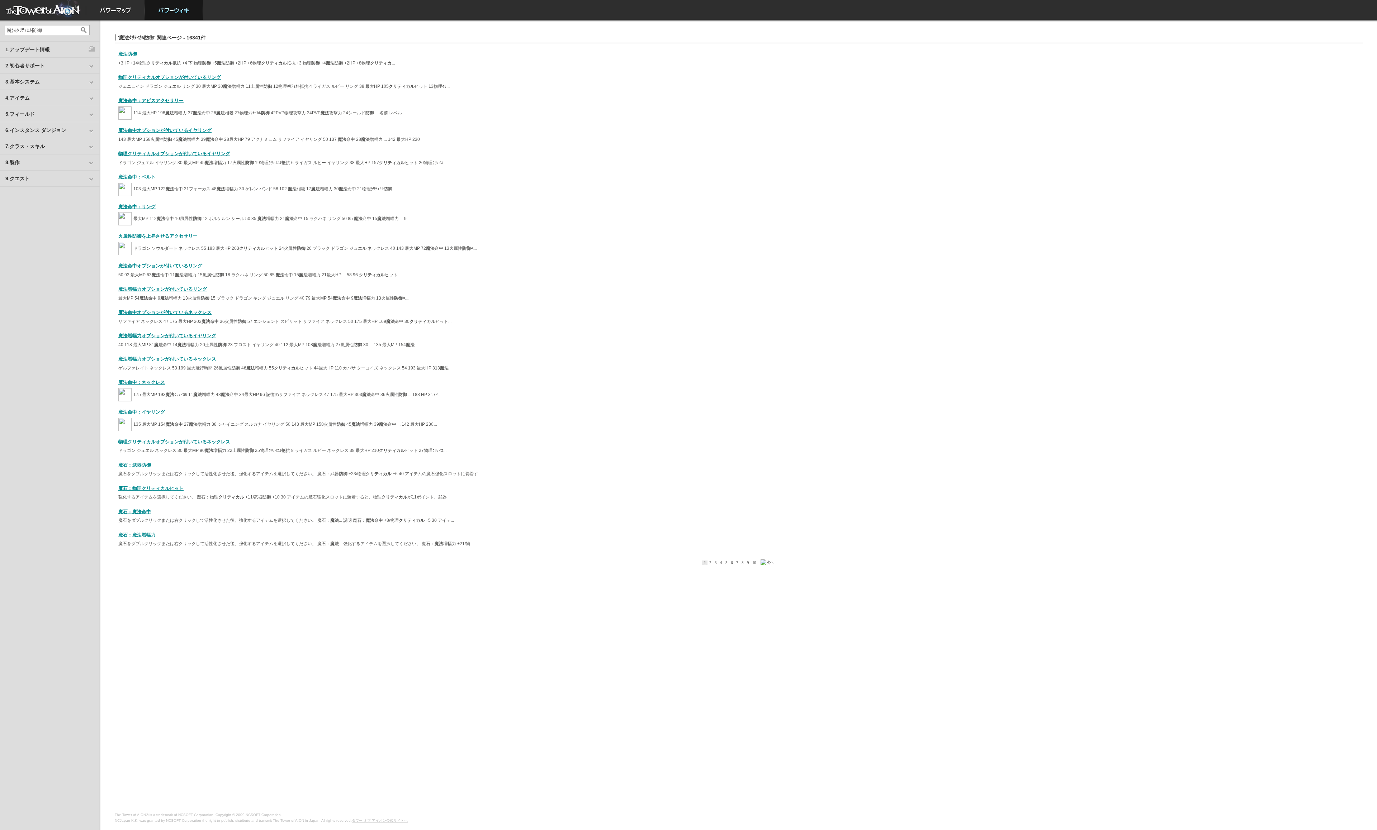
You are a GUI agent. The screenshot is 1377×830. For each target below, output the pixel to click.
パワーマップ (115, 10)
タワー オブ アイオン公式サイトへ (380, 820)
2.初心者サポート (25, 65)
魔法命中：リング (137, 206)
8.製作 (12, 162)
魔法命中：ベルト (137, 177)
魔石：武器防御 (134, 465)
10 (754, 563)
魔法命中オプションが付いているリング (160, 265)
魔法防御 (127, 54)
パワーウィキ (174, 10)
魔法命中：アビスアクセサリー (151, 100)
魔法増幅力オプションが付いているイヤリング (167, 335)
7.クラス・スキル (25, 146)
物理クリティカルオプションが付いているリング (169, 77)
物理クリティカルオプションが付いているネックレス (174, 441)
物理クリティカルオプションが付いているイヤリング (174, 153)
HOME (43, 10)
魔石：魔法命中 (134, 511)
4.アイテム (17, 98)
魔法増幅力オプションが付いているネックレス (167, 359)
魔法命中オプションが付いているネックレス (165, 312)
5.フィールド (20, 114)
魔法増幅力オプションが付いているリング (162, 289)
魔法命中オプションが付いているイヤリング (165, 130)
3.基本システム (22, 82)
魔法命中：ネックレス (141, 382)
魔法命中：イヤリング (141, 412)
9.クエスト (17, 178)
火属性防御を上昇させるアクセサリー (158, 236)
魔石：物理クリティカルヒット (151, 488)
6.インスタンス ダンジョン (35, 130)
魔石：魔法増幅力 (137, 535)
